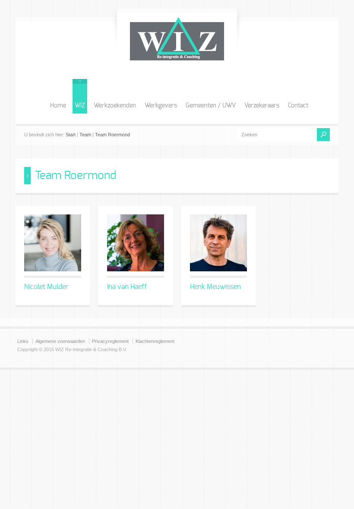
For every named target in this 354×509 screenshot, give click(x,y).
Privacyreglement (110, 341)
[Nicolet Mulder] (52, 242)
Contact (298, 106)
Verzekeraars (261, 106)
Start (71, 134)
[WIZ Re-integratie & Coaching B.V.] (177, 58)
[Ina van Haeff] (135, 242)
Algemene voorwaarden (60, 341)
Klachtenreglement (155, 341)
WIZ (80, 106)
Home (58, 106)
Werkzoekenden (115, 106)
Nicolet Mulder (46, 286)
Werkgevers (161, 106)
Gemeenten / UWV (211, 106)
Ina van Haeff (127, 286)
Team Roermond (112, 134)
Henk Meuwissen (215, 286)
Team (85, 134)
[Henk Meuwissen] (218, 242)
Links (22, 341)
